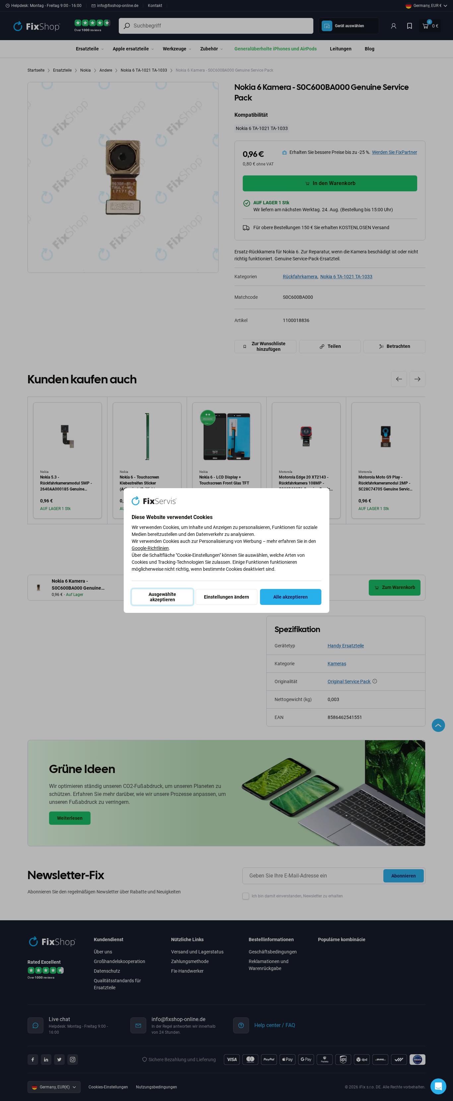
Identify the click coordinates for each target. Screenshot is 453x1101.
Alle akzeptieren (290, 597)
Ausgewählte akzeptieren (162, 597)
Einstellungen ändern (226, 597)
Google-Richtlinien (150, 548)
